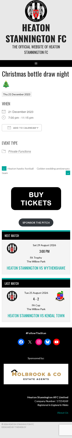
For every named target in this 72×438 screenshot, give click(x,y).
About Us (62, 412)
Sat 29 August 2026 (44, 245)
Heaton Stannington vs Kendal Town (36, 315)
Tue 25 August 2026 (36, 292)
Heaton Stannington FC (36, 33)
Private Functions (19, 151)
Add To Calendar (24, 128)
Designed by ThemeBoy (13, 427)
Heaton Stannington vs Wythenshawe (36, 268)
